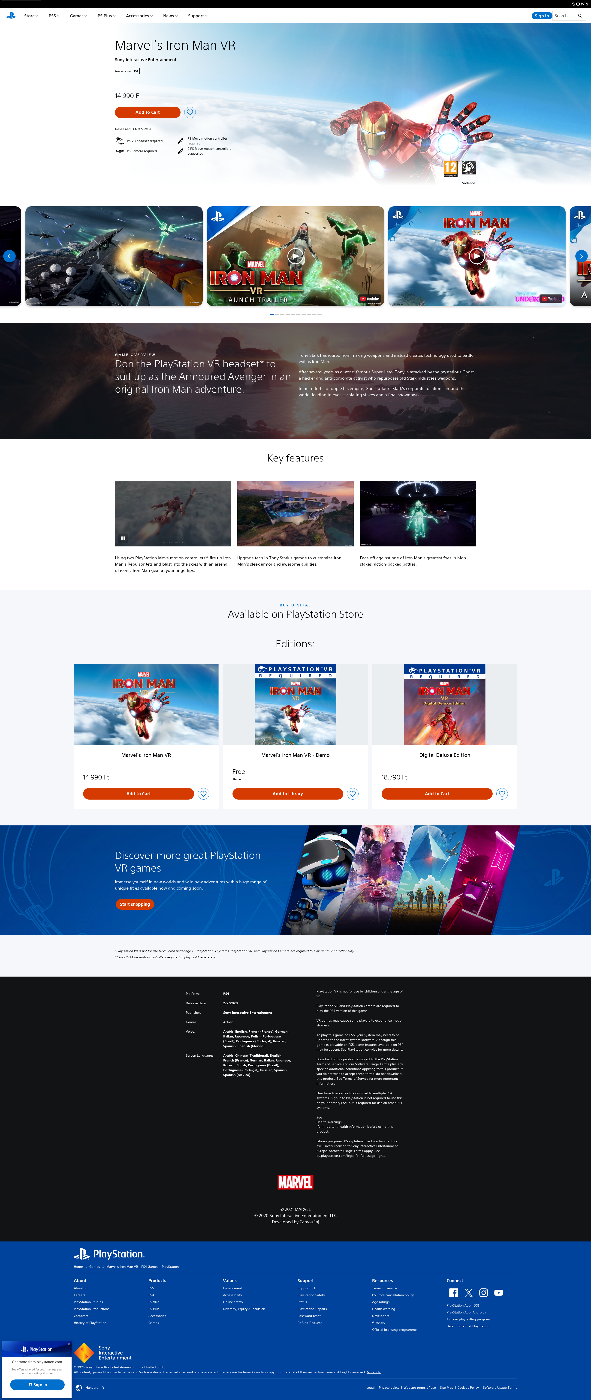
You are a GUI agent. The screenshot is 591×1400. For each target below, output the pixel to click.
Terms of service (384, 1288)
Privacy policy (389, 1387)
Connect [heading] (455, 1280)
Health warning (383, 1309)
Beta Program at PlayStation (468, 1326)
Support (196, 15)
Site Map (446, 1387)
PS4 (151, 1295)
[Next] (581, 256)
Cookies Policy (468, 1387)
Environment (232, 1288)
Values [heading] (230, 1280)
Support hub (307, 1288)
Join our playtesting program (468, 1319)
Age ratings (381, 1302)
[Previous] (9, 256)
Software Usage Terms (500, 1387)
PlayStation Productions (91, 1309)
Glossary (378, 1323)
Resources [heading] (382, 1280)
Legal (370, 1387)
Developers (380, 1316)
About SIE (81, 1288)
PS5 (52, 15)
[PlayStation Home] (11, 15)
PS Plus (105, 15)
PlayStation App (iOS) (463, 1305)
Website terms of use (420, 1387)
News (168, 15)
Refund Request (310, 1323)
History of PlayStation (90, 1323)
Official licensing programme (394, 1330)
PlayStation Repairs (312, 1309)
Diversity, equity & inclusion (244, 1309)
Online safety (233, 1302)
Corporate (81, 1316)
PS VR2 (153, 1302)
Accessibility (232, 1295)
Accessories (137, 15)
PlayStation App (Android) (466, 1312)
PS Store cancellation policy (393, 1295)
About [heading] (80, 1280)
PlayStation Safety (311, 1295)
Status (302, 1302)
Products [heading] (157, 1280)
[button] (295, 256)
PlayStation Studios (88, 1302)
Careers (79, 1295)
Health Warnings (329, 1122)
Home (78, 1267)
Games (77, 15)
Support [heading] (306, 1280)
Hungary (92, 1387)
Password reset (309, 1316)
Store (29, 15)
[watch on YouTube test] (369, 298)
